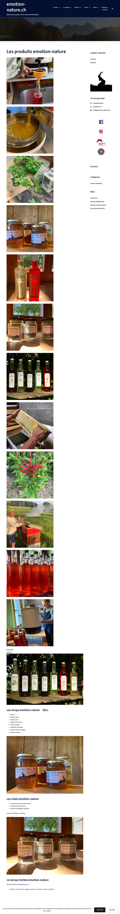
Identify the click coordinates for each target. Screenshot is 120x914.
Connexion (94, 198)
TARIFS (95, 7)
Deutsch (93, 63)
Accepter (99, 910)
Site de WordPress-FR (97, 209)
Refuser (112, 910)
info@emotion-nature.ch (101, 110)
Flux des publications (97, 202)
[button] (112, 8)
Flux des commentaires (98, 205)
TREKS (86, 7)
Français (93, 59)
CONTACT (105, 10)
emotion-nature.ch (16, 7)
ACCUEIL (55, 7)
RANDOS (76, 7)
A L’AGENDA (66, 7)
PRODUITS (105, 7)
